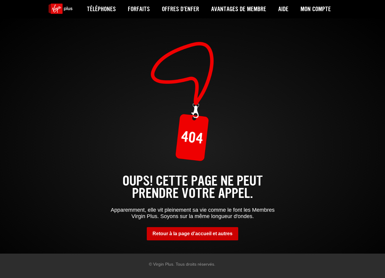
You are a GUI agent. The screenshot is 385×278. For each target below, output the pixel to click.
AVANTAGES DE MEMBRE (238, 9)
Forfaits (139, 9)
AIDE (283, 9)
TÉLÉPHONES (101, 9)
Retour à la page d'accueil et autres (192, 233)
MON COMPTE (315, 9)
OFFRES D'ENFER (180, 9)
